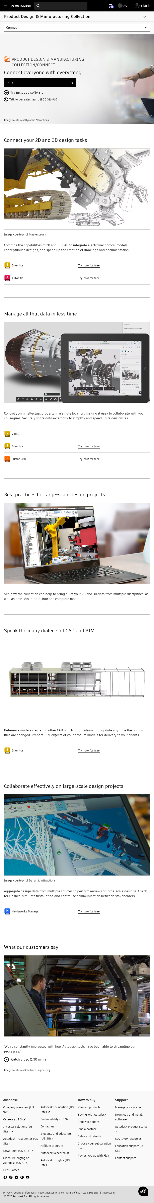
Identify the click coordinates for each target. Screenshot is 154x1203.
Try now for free (89, 265)
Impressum (108, 1192)
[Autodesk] (21, 5)
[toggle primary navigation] (7, 5)
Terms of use (73, 1192)
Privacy (7, 1192)
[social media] (16, 1177)
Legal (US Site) (90, 1192)
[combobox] (60, 6)
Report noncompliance (51, 1192)
